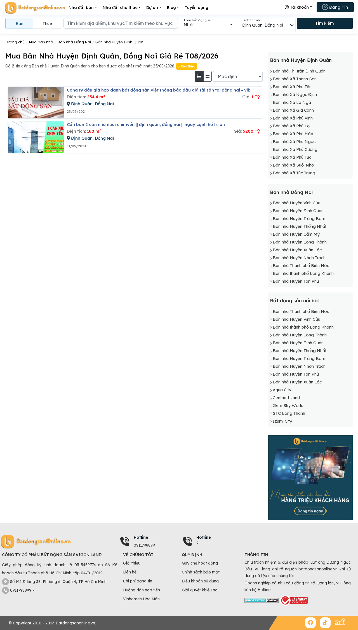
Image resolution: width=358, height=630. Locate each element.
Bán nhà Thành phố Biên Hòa (301, 265)
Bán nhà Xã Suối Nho (293, 165)
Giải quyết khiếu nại (200, 589)
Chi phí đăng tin (137, 581)
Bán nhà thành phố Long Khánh (303, 273)
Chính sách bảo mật (201, 572)
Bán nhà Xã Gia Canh (293, 110)
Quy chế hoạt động (200, 563)
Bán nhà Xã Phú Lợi (291, 125)
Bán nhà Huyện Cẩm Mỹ (296, 234)
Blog (171, 7)
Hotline (141, 537)
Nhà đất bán (81, 7)
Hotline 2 (203, 540)
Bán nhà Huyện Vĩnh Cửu (296, 202)
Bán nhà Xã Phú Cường (295, 149)
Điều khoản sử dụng (200, 581)
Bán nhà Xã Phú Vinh (293, 118)
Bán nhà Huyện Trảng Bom (299, 218)
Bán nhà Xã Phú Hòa (293, 133)
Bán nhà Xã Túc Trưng (294, 172)
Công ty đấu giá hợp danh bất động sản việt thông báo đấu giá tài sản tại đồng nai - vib (159, 90)
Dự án (152, 7)
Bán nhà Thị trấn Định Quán (299, 71)
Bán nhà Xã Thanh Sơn (295, 78)
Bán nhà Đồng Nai (291, 192)
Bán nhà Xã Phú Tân (292, 86)
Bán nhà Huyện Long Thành (300, 242)
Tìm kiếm (324, 23)
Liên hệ (129, 572)
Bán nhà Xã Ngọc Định (295, 94)
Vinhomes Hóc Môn (141, 598)
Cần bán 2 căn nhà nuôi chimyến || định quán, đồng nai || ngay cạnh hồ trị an (146, 124)
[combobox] (208, 24)
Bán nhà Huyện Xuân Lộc (297, 249)
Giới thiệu (188, 66)
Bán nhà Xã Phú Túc (292, 157)
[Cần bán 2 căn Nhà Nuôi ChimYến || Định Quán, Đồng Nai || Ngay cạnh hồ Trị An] (36, 137)
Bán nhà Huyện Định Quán (301, 60)
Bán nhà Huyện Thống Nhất (299, 226)
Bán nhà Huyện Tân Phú (296, 281)
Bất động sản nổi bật (295, 300)
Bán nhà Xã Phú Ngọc (294, 141)
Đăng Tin (338, 7)
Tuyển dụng (196, 7)
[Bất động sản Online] (35, 7)
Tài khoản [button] (299, 7)
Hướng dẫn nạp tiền (141, 589)
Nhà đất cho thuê (120, 7)
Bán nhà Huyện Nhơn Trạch (299, 257)
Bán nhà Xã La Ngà (292, 102)
